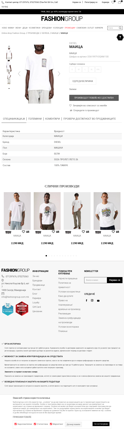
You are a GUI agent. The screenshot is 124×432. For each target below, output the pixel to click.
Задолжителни (24, 424)
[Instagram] (92, 300)
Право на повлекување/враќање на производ (69, 304)
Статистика (42, 424)
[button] (114, 28)
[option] (62, 11)
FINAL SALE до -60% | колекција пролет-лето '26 (61, 12)
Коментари (52, 118)
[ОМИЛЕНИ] (112, 3)
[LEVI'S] (8, 232)
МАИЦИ (55, 33)
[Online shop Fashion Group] (62, 18)
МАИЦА (17, 236)
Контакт (37, 289)
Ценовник (37, 311)
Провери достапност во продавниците (89, 118)
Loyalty (36, 302)
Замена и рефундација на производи (69, 320)
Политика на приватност (64, 285)
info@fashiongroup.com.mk (15, 297)
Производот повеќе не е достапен (94, 98)
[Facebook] (86, 300)
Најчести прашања (67, 278)
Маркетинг (58, 424)
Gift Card (37, 307)
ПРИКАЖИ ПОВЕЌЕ (22, 417)
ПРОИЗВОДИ (33, 33)
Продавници (39, 285)
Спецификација (14, 118)
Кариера (37, 298)
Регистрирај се (91, 2)
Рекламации (64, 313)
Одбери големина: (77, 64)
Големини (35, 118)
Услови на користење (69, 291)
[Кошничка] (120, 3)
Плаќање (62, 331)
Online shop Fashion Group (13, 33)
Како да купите (65, 296)
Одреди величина (82, 81)
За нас (36, 276)
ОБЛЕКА (45, 33)
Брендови (37, 280)
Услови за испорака (68, 327)
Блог (35, 294)
